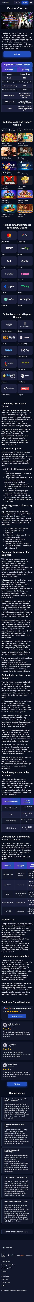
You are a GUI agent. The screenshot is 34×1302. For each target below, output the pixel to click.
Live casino (13, 129)
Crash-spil (21, 129)
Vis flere (17, 1084)
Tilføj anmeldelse (17, 1016)
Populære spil (4, 129)
